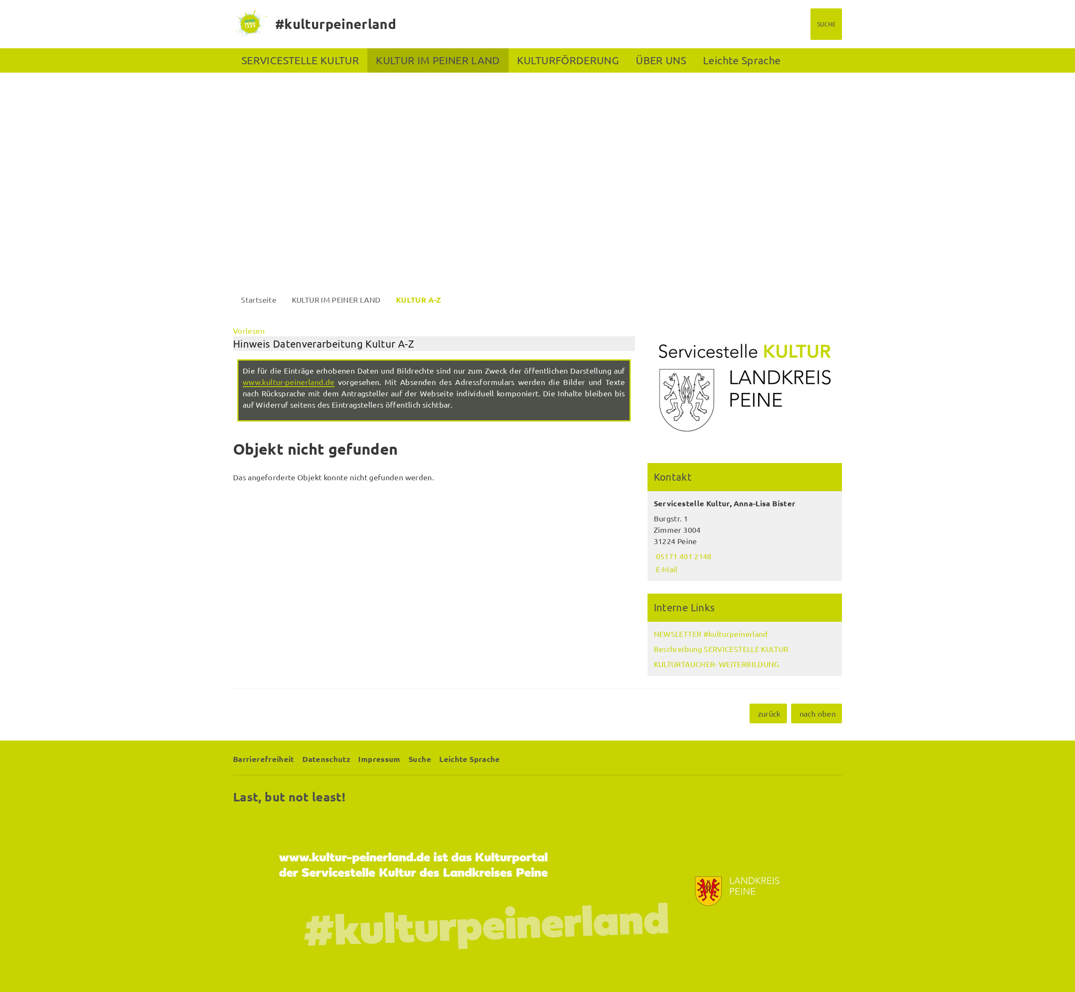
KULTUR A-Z (418, 299)
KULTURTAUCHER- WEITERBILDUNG (716, 664)
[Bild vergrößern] (745, 388)
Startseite (258, 299)
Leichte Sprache (742, 60)
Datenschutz (326, 759)
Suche (420, 759)
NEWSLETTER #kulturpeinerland (711, 633)
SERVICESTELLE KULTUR (300, 60)
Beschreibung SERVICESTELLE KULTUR (721, 648)
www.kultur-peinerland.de (289, 381)
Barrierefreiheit (263, 759)
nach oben (818, 713)
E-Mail (666, 569)
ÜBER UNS (661, 60)
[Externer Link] (537, 891)
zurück (769, 713)
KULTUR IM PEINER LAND (438, 60)
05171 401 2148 (683, 556)
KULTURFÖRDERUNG (568, 60)
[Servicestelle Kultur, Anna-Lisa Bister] (745, 536)
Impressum (379, 759)
